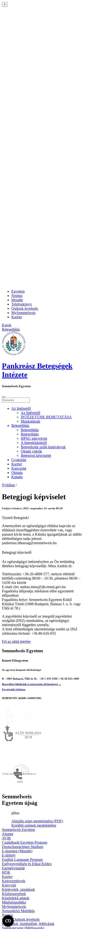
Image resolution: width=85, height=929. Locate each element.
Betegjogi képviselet (36, 455)
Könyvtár (9, 885)
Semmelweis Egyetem (18, 830)
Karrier (16, 317)
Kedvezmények (13, 881)
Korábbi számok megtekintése (33, 825)
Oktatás (17, 473)
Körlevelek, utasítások (18, 889)
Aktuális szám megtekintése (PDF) (37, 821)
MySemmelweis (23, 313)
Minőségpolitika (14, 902)
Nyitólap (8, 485)
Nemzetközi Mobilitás (18, 911)
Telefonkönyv (21, 304)
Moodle (17, 300)
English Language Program (22, 860)
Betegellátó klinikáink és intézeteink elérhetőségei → (31, 684)
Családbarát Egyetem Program (24, 842)
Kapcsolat (18, 468)
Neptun (16, 296)
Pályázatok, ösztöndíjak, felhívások (28, 924)
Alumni (7, 834)
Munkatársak (30, 421)
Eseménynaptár (13, 868)
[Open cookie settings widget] (8, 921)
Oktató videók (31, 451)
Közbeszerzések (14, 894)
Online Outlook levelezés (21, 919)
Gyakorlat (18, 460)
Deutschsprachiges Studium (22, 847)
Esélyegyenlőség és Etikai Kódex (27, 864)
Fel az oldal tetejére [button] (16, 641)
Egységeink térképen (13, 689)
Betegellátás (20, 426)
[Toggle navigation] (4, 396)
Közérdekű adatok (15, 898)
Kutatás (17, 477)
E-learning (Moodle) (17, 851)
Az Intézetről (21, 408)
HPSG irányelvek (34, 438)
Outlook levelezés (24, 308)
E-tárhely (9, 855)
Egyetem (18, 291)
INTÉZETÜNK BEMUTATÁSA (46, 417)
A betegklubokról (34, 443)
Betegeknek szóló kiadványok (43, 447)
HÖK (6, 872)
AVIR (6, 838)
